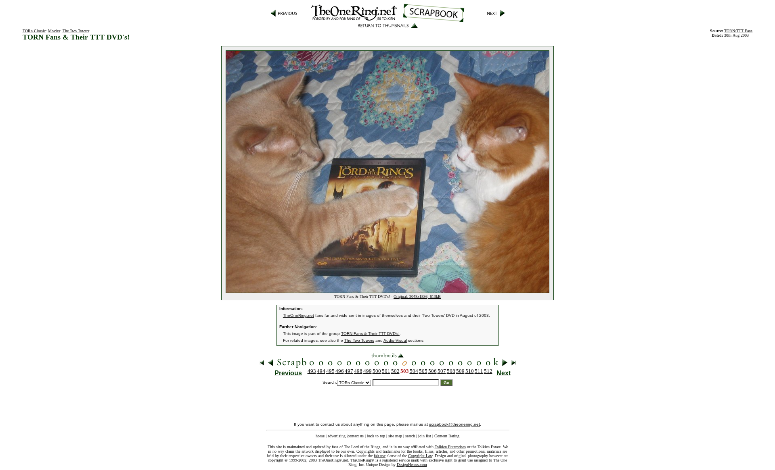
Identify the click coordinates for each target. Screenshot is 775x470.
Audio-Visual (395, 340)
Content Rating (446, 436)
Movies (54, 31)
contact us (356, 436)
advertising (337, 436)
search (410, 436)
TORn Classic (34, 31)
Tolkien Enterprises (450, 447)
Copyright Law (420, 455)
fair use (379, 455)
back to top (376, 436)
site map (395, 436)
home (320, 436)
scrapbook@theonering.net (454, 424)
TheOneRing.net (298, 315)
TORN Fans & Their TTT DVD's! (370, 333)
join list (424, 436)
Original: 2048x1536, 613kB (417, 296)
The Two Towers (76, 31)
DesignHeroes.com (412, 464)
